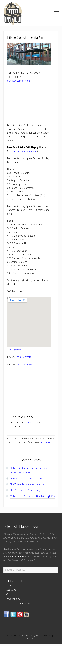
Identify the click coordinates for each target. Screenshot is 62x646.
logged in (28, 422)
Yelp (19, 356)
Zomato (27, 356)
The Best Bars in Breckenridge (25, 490)
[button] (56, 13)
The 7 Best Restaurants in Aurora (27, 484)
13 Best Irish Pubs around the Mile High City (32, 496)
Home (9, 585)
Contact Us (12, 594)
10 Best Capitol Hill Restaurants (26, 478)
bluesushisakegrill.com (18, 80)
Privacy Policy (13, 598)
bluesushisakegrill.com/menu (22, 151)
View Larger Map (14, 349)
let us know (45, 442)
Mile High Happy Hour (30, 635)
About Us (11, 589)
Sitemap (29, 638)
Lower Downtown (24, 364)
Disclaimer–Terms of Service (20, 603)
